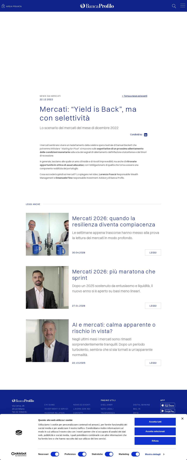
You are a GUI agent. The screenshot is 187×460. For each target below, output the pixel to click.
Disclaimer (107, 405)
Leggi (153, 252)
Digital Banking (141, 405)
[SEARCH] (174, 6)
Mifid (136, 413)
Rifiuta (155, 441)
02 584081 (21, 412)
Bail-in (136, 409)
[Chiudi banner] (182, 419)
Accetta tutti (155, 421)
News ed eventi (81, 405)
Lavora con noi (81, 409)
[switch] (82, 454)
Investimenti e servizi (56, 409)
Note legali (107, 409)
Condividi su (136, 134)
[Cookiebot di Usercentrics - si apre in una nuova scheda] (19, 454)
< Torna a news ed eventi (134, 95)
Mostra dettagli (153, 454)
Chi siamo (49, 405)
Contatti (78, 413)
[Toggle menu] (182, 5)
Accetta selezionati (155, 431)
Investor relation (54, 413)
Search (174, 6)
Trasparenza (108, 413)
